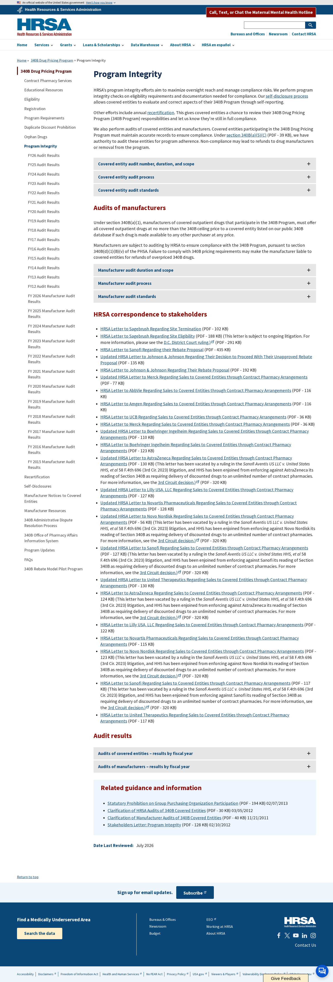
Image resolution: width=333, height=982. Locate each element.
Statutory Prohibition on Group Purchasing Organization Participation (173, 803)
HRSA (44, 27)
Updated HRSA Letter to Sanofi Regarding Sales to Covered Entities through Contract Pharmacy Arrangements (204, 548)
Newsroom (278, 34)
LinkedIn (304, 935)
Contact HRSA (303, 34)
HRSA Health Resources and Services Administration (300, 922)
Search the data (39, 933)
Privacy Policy (176, 974)
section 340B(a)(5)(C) (246, 135)
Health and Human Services (121, 974)
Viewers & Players (223, 974)
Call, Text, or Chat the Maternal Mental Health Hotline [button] (261, 12)
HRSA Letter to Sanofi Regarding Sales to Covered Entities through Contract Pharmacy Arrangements (195, 683)
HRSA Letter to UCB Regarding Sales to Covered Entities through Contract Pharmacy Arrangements (193, 417)
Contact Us (305, 945)
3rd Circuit (177, 482)
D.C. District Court (187, 342)
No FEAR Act (154, 974)
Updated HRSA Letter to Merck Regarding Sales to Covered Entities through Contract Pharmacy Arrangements (203, 377)
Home (22, 60)
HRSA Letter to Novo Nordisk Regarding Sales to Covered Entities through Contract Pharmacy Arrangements (202, 651)
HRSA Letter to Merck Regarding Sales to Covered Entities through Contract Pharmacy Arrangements (195, 424)
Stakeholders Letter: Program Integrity (144, 824)
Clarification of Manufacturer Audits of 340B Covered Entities (164, 817)
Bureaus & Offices (162, 919)
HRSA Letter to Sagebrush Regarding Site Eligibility (147, 336)
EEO (209, 919)
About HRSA (215, 933)
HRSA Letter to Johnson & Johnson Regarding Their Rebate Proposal (164, 370)
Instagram (313, 935)
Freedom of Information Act (79, 974)
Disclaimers (45, 974)
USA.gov (198, 974)
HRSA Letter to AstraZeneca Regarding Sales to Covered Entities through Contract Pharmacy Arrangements (201, 593)
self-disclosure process (287, 96)
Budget (155, 933)
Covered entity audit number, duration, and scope (146, 164)
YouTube (296, 935)
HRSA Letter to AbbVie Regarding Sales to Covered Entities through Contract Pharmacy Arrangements (195, 390)
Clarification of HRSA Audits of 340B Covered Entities (157, 810)
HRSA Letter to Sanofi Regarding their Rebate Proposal (151, 349)
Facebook (279, 935)
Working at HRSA (219, 926)
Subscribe (193, 893)
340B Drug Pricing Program (52, 60)
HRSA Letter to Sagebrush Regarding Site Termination (150, 328)
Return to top (28, 877)
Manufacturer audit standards (127, 296)
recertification (160, 112)
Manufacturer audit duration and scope (136, 270)
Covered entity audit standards (128, 190)
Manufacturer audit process (125, 283)
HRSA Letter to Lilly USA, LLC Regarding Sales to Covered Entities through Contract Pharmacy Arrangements (201, 624)
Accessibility (25, 974)
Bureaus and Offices (248, 34)
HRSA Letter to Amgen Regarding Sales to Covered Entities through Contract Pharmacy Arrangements (195, 403)
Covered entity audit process (126, 177)
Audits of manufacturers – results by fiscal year (144, 766)
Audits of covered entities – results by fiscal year (145, 753)
